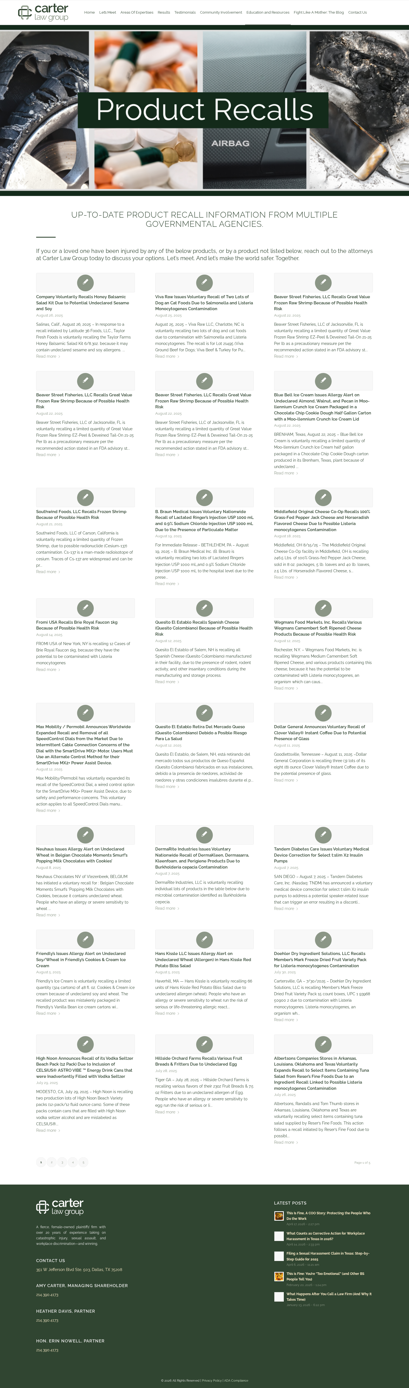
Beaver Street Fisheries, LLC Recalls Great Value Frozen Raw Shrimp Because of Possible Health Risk (322, 302)
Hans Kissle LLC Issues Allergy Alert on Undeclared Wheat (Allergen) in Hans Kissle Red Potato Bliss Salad (203, 959)
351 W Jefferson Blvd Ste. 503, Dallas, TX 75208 (79, 1269)
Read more (46, 356)
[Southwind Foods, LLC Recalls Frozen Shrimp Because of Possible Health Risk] (85, 497)
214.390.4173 (47, 1294)
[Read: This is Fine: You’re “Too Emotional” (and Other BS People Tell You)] (279, 1277)
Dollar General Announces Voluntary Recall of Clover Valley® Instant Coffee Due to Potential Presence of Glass (320, 732)
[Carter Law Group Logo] (43, 12)
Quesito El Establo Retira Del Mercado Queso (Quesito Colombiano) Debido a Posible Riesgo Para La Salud (201, 732)
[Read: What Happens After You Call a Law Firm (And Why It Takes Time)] (279, 1297)
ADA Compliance (236, 1380)
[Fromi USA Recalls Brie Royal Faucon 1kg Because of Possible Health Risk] (85, 608)
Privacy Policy (212, 1380)
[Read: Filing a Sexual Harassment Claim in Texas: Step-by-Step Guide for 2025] (279, 1256)
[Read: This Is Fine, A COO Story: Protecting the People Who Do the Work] (279, 1216)
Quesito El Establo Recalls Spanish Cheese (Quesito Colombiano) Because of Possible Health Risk (204, 628)
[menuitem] (89, 12)
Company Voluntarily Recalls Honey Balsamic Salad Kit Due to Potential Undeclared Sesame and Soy (82, 302)
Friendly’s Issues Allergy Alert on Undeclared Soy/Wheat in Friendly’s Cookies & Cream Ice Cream (81, 959)
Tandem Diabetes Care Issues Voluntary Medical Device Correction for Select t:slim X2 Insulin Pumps (321, 855)
